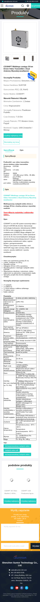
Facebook (21, 587)
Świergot (26, 587)
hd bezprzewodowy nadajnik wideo (17, 446)
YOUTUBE (16, 587)
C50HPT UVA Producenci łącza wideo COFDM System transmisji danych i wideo (27, 492)
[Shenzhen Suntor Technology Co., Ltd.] (9, 5)
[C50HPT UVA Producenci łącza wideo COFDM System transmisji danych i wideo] (28, 480)
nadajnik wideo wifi (11, 450)
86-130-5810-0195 (32, 1)
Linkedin (12, 587)
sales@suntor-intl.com (10, 1)
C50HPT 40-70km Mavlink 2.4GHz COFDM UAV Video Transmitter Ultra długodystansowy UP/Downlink (11, 492)
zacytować (35, 6)
